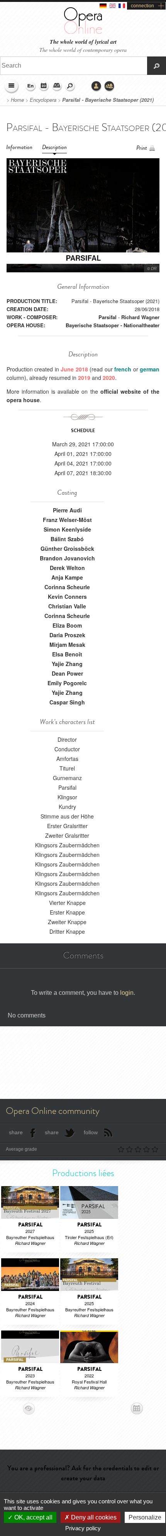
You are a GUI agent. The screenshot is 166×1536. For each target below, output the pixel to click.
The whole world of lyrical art (83, 42)
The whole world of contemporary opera (83, 49)
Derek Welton (67, 568)
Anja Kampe (67, 577)
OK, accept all (33, 1517)
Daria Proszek (67, 635)
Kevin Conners (67, 596)
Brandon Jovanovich (67, 558)
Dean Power (67, 673)
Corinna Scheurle (67, 587)
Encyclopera (43, 99)
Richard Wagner (140, 317)
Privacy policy (83, 1528)
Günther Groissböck (67, 548)
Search (70, 86)
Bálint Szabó (67, 539)
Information (19, 147)
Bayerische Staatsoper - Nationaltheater (112, 325)
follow (91, 1132)
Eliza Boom (67, 625)
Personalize (145, 1517)
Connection (96, 86)
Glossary (57, 86)
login (127, 992)
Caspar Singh (67, 702)
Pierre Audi (67, 510)
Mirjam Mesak (67, 644)
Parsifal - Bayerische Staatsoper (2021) (108, 99)
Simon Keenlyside (67, 529)
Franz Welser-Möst (67, 520)
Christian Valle (67, 606)
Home (17, 99)
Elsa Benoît (67, 654)
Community (109, 86)
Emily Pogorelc (67, 683)
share (16, 1132)
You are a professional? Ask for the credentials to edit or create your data (83, 1473)
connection (142, 5)
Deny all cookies (93, 1517)
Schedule (44, 86)
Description (54, 147)
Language (30, 86)
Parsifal (107, 317)
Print (141, 148)
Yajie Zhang (67, 664)
